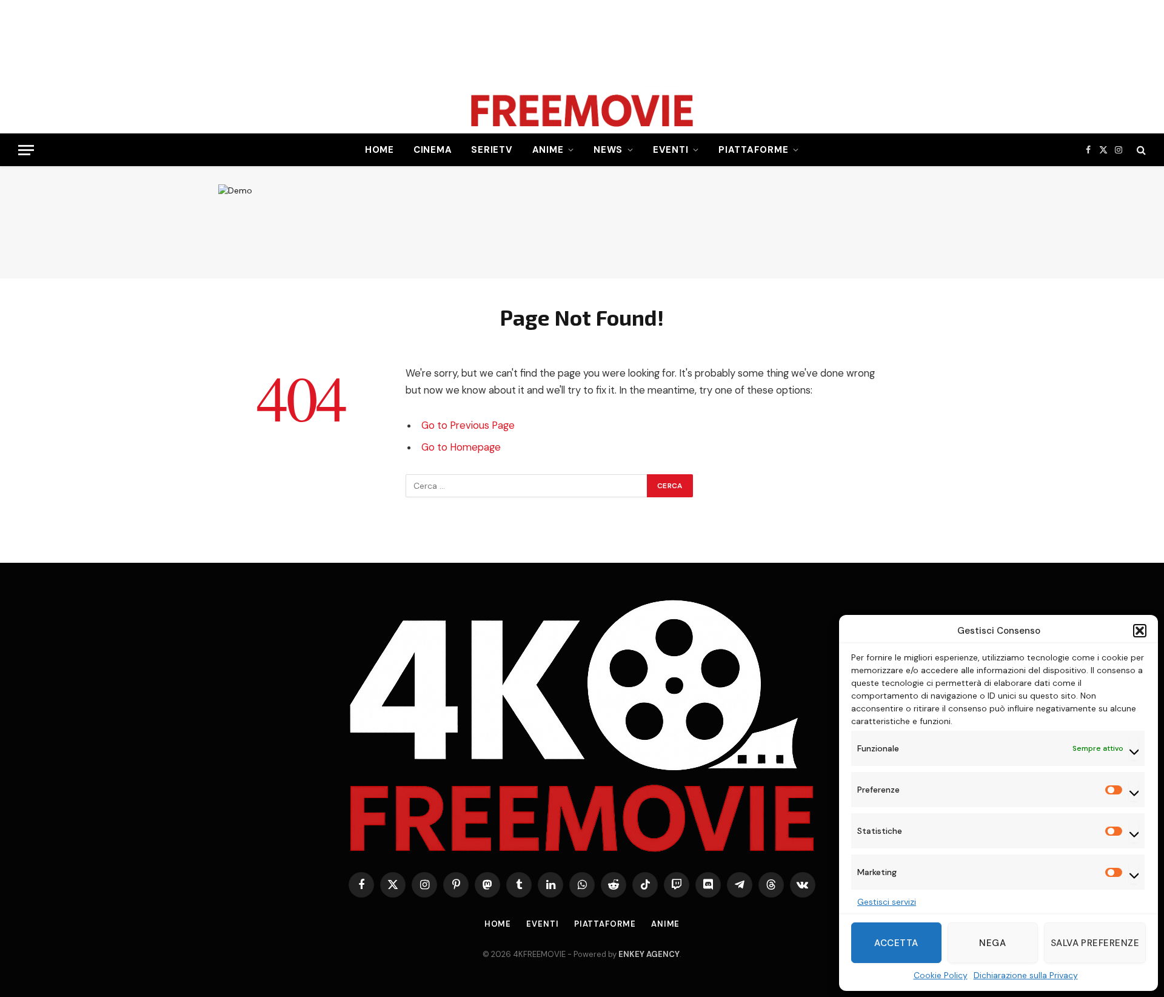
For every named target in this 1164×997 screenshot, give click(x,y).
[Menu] (26, 150)
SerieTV (491, 150)
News (608, 150)
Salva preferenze (1095, 943)
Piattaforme (753, 150)
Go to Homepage (461, 447)
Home (379, 150)
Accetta (896, 943)
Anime (548, 150)
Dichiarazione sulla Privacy (1026, 975)
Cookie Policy (941, 975)
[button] (1140, 631)
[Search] (1140, 150)
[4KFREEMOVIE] (582, 66)
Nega (992, 943)
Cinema (432, 150)
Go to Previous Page (468, 425)
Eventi (671, 150)
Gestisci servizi (886, 901)
